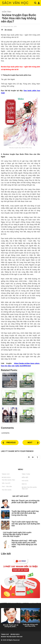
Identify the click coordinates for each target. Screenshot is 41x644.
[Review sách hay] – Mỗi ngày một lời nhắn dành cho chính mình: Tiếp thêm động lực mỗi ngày (24, 543)
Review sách (6, 477)
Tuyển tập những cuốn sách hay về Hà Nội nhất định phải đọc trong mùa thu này (25, 513)
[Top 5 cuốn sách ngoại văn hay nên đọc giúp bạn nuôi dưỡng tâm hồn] (5, 525)
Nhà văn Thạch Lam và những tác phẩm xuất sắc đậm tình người (26, 502)
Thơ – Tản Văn (7, 486)
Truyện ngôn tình (8, 480)
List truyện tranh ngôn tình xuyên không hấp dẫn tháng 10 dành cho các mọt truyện (17, 534)
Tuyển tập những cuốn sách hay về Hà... (30, 625)
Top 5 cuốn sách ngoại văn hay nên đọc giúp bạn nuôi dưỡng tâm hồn (26, 524)
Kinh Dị (24, 484)
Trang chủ (6, 474)
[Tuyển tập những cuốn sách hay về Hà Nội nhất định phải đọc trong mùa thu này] (5, 514)
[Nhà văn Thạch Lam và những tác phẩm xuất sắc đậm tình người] (5, 504)
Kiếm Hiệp (25, 477)
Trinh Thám (26, 474)
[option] (10, 618)
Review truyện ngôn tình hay (29, 488)
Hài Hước (25, 480)
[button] (35, 3)
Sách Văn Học (15, 3)
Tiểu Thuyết (6, 483)
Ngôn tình (6, 12)
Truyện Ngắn (6, 490)
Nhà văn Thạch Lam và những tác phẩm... (10, 625)
